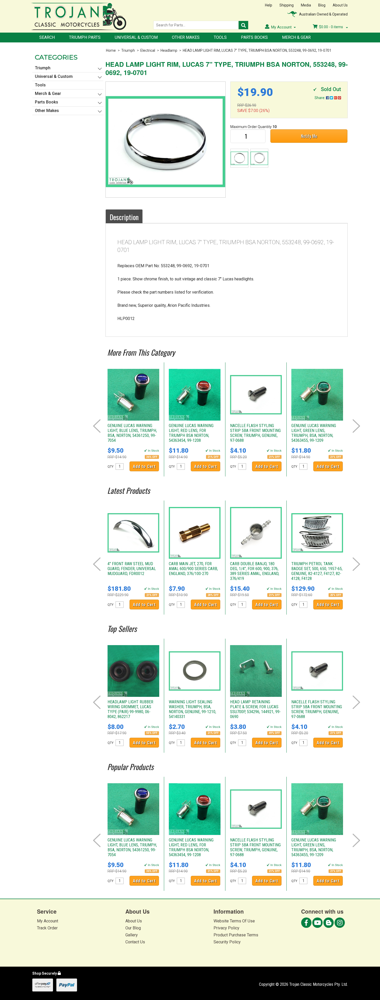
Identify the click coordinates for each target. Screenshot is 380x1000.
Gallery (131, 934)
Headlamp (169, 50)
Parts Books (254, 37)
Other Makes (186, 37)
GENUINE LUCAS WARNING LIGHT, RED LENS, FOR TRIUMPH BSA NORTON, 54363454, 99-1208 (191, 433)
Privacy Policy (226, 928)
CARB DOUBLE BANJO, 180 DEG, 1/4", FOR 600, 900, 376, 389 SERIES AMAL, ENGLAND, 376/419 (254, 571)
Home (111, 50)
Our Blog (133, 928)
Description (124, 217)
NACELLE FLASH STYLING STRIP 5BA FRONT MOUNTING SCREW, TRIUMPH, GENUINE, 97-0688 (255, 433)
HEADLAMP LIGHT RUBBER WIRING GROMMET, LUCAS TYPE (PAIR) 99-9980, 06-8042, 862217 (130, 709)
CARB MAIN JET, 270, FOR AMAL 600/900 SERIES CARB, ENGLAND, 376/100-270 (193, 568)
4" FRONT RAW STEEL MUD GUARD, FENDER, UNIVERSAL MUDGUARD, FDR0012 (132, 568)
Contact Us (135, 941)
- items (331, 27)
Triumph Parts (85, 37)
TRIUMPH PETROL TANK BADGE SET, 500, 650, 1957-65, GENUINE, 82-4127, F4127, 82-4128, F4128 (317, 571)
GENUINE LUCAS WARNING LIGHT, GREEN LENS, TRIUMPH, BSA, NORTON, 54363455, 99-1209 (313, 433)
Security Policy (227, 941)
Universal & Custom (136, 37)
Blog (321, 5)
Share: (320, 98)
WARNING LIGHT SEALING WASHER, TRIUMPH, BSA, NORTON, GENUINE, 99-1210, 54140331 (192, 709)
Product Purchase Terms (236, 934)
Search (47, 37)
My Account (47, 921)
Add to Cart (144, 466)
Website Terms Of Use (234, 921)
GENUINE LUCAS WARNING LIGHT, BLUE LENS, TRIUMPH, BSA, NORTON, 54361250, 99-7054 (132, 433)
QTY (110, 466)
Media (306, 5)
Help (268, 5)
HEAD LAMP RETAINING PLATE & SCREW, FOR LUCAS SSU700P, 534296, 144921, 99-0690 (255, 709)
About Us (340, 5)
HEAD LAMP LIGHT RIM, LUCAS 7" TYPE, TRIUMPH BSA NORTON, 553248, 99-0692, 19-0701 (257, 50)
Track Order (47, 928)
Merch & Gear (296, 37)
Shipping (286, 5)
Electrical (147, 50)
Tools (220, 37)
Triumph (128, 50)
